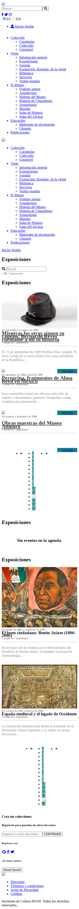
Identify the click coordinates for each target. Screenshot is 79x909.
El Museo (17, 85)
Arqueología (28, 105)
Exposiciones (28, 61)
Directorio (18, 882)
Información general (33, 57)
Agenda (24, 65)
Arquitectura (28, 93)
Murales (25, 109)
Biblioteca (26, 73)
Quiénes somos (29, 89)
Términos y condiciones (27, 886)
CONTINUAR (52, 834)
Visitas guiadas (29, 81)
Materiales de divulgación (37, 124)
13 (34, 501)
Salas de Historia (31, 113)
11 (33, 493)
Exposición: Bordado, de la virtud (42, 69)
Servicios (25, 77)
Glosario (25, 128)
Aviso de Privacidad (24, 890)
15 (34, 508)
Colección (18, 37)
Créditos (16, 894)
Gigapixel (26, 49)
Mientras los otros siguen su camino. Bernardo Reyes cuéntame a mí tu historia (33, 336)
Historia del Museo (32, 97)
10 (34, 489)
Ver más (67, 371)
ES (8, 19)
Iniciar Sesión (24, 26)
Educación (18, 120)
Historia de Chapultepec (36, 101)
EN (18, 19)
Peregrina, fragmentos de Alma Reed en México (37, 379)
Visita (14, 53)
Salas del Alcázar (31, 116)
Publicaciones (20, 132)
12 (34, 497)
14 (34, 504)
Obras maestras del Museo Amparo (32, 424)
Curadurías (26, 41)
